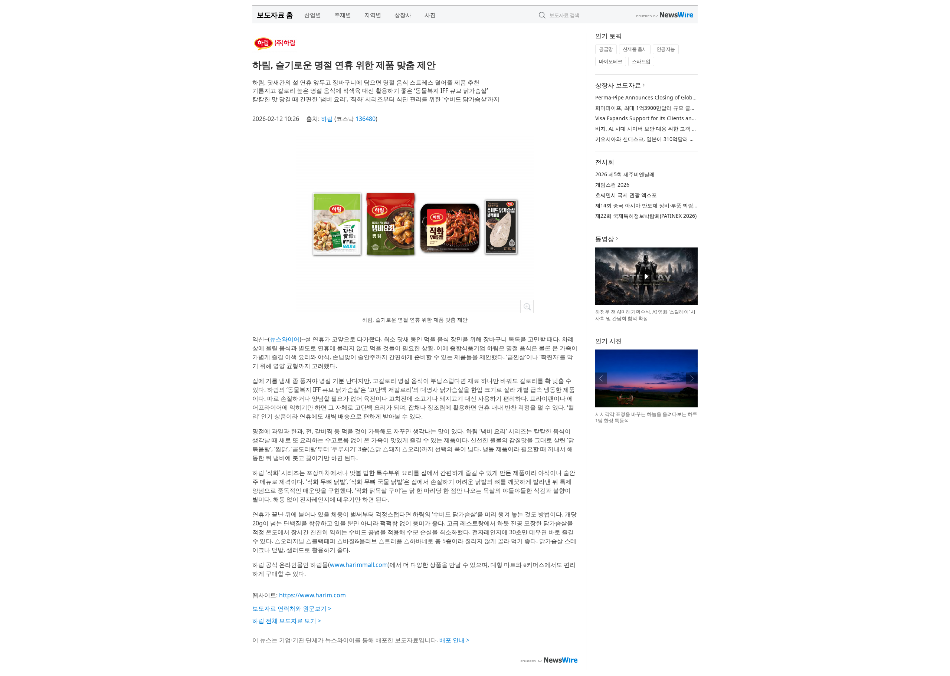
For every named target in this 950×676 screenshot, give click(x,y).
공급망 (606, 49)
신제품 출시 (635, 49)
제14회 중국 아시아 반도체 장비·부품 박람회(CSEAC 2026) (663, 205)
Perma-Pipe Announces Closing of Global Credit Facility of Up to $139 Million (690, 97)
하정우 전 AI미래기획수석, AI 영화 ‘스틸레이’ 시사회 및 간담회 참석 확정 (645, 315)
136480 (366, 119)
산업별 (312, 15)
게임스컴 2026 (612, 184)
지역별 (372, 15)
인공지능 (665, 49)
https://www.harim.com (312, 595)
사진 (430, 15)
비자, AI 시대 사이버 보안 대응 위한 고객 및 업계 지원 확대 (664, 128)
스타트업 (641, 61)
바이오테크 (610, 61)
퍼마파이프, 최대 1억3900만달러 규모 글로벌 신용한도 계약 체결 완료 (677, 107)
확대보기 (527, 306)
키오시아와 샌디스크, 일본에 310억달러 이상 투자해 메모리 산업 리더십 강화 (685, 138)
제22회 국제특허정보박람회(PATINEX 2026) (646, 215)
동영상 (604, 238)
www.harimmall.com (359, 565)
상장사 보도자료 (618, 85)
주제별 (342, 15)
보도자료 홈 (275, 14)
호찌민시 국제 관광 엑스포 (626, 194)
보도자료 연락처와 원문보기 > (291, 608)
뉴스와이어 (284, 339)
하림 (327, 119)
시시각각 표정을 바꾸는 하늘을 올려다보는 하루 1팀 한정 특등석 (646, 417)
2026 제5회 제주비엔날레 (625, 174)
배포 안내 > (454, 640)
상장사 (402, 15)
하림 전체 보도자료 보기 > (286, 621)
